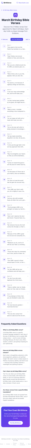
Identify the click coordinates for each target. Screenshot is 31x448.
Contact (8, 444)
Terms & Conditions (22, 444)
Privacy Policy (15, 444)
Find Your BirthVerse (17, 39)
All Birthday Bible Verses (10, 10)
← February (4, 39)
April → (28, 39)
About (1, 444)
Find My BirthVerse (15, 423)
